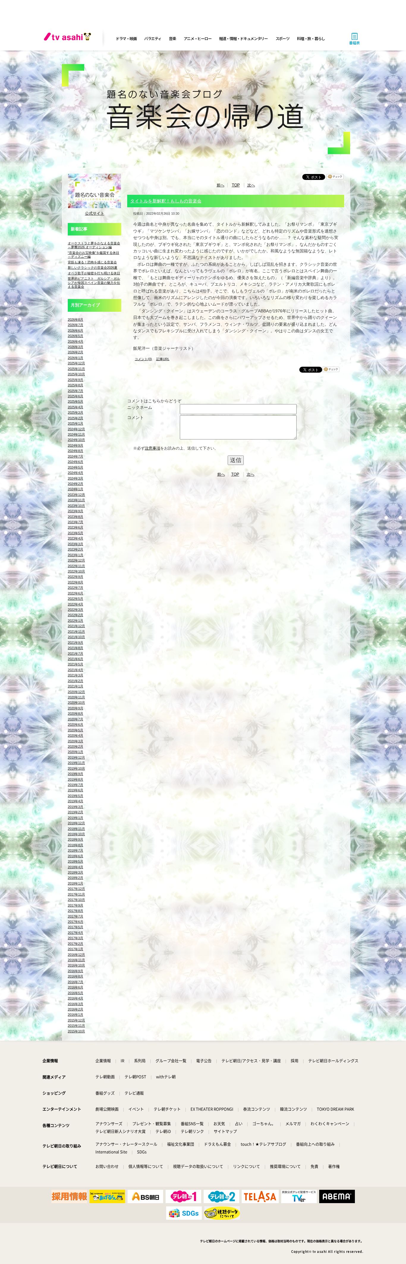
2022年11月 (76, 566)
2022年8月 (75, 582)
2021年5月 (75, 664)
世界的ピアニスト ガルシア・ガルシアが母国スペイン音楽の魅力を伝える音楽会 (94, 282)
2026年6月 (75, 330)
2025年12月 (76, 363)
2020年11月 (76, 697)
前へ (220, 185)
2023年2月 (75, 549)
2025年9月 (75, 380)
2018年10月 (76, 834)
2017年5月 (75, 927)
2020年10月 (76, 702)
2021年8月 (75, 648)
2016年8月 (75, 976)
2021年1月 (75, 686)
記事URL (162, 359)
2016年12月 (76, 954)
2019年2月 (75, 812)
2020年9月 (75, 708)
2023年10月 (76, 505)
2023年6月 (75, 527)
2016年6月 (75, 987)
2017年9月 (75, 905)
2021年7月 (75, 653)
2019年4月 (75, 801)
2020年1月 (75, 752)
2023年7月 (75, 522)
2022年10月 (76, 571)
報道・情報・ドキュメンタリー (243, 38)
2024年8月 (75, 451)
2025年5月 (75, 401)
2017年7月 (75, 916)
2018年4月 (75, 867)
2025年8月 (75, 385)
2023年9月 (75, 511)
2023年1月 (75, 555)
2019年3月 (75, 807)
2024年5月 (75, 467)
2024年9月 (75, 445)
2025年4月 (75, 407)
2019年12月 (76, 757)
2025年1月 (75, 423)
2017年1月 (75, 949)
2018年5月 (75, 861)
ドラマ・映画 (126, 38)
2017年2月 (75, 943)
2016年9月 (75, 971)
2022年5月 (75, 598)
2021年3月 (75, 675)
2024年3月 (75, 478)
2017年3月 (75, 938)
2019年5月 (75, 796)
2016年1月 (75, 1014)
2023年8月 (75, 516)
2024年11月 (76, 434)
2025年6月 (75, 396)
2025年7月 (75, 391)
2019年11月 (76, 763)
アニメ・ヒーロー (198, 38)
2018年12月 (76, 823)
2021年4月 (75, 670)
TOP (236, 185)
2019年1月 (75, 818)
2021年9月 (75, 642)
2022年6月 (75, 593)
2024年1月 (75, 489)
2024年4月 (75, 472)
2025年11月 (76, 369)
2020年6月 (75, 724)
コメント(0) (143, 359)
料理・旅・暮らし (311, 38)
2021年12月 (76, 626)
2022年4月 (75, 604)
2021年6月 (75, 659)
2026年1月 (75, 358)
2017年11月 (76, 894)
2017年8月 (75, 910)
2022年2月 (75, 615)
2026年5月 (75, 336)
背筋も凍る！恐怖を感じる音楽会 (92, 262)
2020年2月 (75, 746)
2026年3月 (75, 347)
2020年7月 (75, 719)
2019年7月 (75, 785)
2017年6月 (75, 921)
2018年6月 (75, 856)
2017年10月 (76, 899)
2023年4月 (75, 538)
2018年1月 (75, 883)
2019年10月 (76, 768)
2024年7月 (75, 456)
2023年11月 (76, 500)
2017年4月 (75, 932)
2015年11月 (76, 1025)
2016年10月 (76, 965)
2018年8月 (75, 845)
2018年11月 (76, 828)
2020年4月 (75, 735)
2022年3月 (75, 609)
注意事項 (152, 448)
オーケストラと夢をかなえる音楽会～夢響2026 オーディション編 (94, 245)
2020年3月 (75, 741)
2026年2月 (75, 352)
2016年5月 (75, 993)
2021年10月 (76, 637)
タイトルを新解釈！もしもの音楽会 (166, 200)
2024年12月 (76, 429)
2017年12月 (76, 888)
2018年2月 (75, 877)
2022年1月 (75, 620)
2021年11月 (76, 631)
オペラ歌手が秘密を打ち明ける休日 (94, 273)
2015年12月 (76, 1020)
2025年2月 (75, 418)
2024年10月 (76, 440)
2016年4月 (75, 998)
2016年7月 (75, 982)
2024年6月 (75, 461)
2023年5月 (75, 533)
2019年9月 (75, 774)
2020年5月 (75, 730)
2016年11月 (76, 960)
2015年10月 (76, 1031)
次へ (251, 185)
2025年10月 (76, 374)
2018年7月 (75, 850)
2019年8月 (75, 779)
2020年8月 (75, 713)
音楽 (172, 38)
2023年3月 (75, 544)
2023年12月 (76, 494)
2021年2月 (75, 681)
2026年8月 (75, 319)
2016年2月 (75, 1009)
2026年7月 (75, 325)
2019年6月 (75, 790)
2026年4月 (75, 341)
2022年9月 (75, 576)
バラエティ (152, 38)
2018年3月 (75, 872)
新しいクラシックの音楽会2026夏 (92, 267)
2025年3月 (75, 412)
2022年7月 (75, 587)
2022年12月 (76, 560)
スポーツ (282, 38)
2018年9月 (75, 839)
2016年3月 (75, 1004)
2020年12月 (76, 692)
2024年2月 (75, 483)
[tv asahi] (69, 38)
